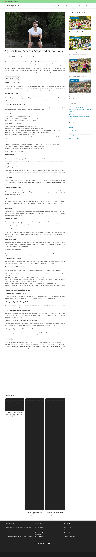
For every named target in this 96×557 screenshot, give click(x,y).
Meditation (71, 127)
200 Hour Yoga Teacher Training (77, 32)
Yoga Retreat (72, 74)
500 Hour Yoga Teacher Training (77, 94)
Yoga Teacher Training (74, 138)
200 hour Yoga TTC (39, 529)
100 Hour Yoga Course (75, 52)
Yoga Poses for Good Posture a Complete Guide (79, 106)
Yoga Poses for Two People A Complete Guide (79, 107)
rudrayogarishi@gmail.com (73, 538)
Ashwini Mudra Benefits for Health (35, 513)
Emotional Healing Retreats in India (55, 513)
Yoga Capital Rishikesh (74, 135)
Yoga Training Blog (39, 536)
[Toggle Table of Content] (16, 78)
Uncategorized (72, 130)
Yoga (33, 56)
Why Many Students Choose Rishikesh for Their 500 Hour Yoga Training (14, 414)
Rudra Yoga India (12, 5)
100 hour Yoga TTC (39, 527)
